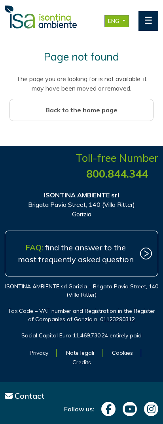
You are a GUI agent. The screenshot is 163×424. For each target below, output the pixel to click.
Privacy (39, 352)
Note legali (80, 352)
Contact (29, 396)
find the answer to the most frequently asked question (76, 253)
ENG (114, 21)
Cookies (122, 352)
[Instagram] (149, 409)
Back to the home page (81, 110)
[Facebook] (106, 409)
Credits (81, 362)
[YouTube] (128, 409)
